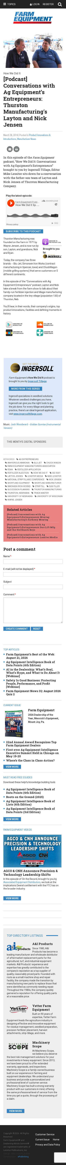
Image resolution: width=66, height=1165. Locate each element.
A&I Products (42, 944)
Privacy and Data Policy (47, 1144)
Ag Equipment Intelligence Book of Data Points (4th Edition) (30, 663)
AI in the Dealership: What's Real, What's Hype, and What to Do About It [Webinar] (33, 673)
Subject (7, 581)
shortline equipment (18, 483)
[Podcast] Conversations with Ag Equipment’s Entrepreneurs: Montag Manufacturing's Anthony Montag (28, 517)
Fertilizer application (29, 469)
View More (12, 766)
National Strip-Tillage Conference (25, 479)
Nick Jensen (55, 479)
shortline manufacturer (47, 483)
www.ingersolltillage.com (28, 413)
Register (48, 4)
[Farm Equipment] (14, 723)
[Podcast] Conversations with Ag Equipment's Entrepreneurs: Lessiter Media (32, 536)
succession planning (18, 489)
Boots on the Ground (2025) (25, 797)
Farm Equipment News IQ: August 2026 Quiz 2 (33, 692)
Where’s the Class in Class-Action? (30, 760)
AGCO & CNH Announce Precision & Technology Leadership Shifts (30, 873)
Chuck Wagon (53, 463)
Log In (35, 4)
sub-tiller (54, 486)
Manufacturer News (26, 139)
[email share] (10, 149)
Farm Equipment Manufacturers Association (31, 466)
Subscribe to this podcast (23, 231)
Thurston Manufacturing (48, 489)
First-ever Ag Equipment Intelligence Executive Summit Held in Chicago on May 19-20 (32, 753)
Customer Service (44, 1134)
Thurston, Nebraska (18, 493)
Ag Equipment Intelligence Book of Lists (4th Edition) (30, 802)
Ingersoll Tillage (37, 381)
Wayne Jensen (14, 500)
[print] (16, 149)
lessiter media (35, 476)
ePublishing (23, 1156)
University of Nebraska (19, 496)
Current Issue (42, 1139)
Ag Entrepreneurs (28, 459)
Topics (11, 4)
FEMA (10, 469)
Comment (9, 594)
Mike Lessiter (54, 476)
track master (41, 493)
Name (7, 556)
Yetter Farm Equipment (41, 1008)
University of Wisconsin (50, 496)
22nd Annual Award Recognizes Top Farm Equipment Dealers (31, 743)
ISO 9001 (56, 473)
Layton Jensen (15, 476)
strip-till (40, 486)
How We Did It (40, 473)
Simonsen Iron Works (18, 486)
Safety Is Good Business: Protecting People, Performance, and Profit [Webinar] (31, 683)
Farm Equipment (41, 710)
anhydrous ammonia (18, 463)
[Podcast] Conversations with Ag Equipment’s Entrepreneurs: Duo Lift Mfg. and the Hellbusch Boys (31, 527)
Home (56, 1139)
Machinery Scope (41, 1044)
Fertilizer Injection (18, 473)
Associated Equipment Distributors (21, 882)
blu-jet (38, 463)
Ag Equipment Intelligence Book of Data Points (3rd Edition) (30, 810)
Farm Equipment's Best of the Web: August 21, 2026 (30, 656)
